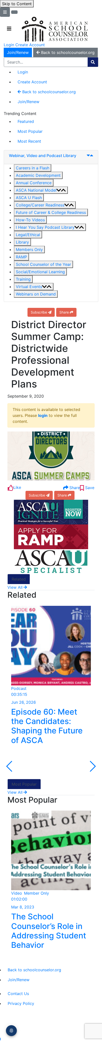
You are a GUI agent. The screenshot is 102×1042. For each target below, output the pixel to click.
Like (17, 487)
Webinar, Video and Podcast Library (42, 155)
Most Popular (30, 131)
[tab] (51, 157)
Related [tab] (19, 579)
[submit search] (93, 62)
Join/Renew (18, 52)
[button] (32, 168)
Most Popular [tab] (24, 784)
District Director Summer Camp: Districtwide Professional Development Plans (48, 354)
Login (9, 44)
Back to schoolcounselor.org (48, 91)
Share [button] (64, 312)
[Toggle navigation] (9, 28)
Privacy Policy (21, 1003)
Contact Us (18, 993)
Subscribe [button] (39, 312)
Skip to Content (17, 3)
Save (89, 487)
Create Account (30, 44)
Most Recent (29, 141)
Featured (26, 121)
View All (15, 587)
